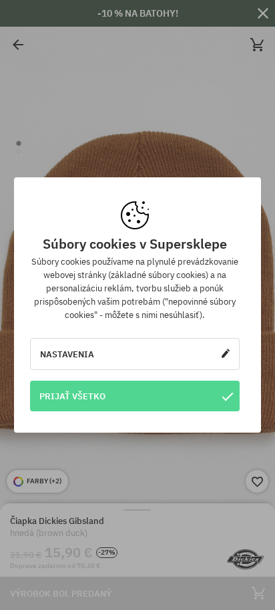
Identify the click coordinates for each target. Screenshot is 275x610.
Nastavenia (67, 354)
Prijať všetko (72, 396)
